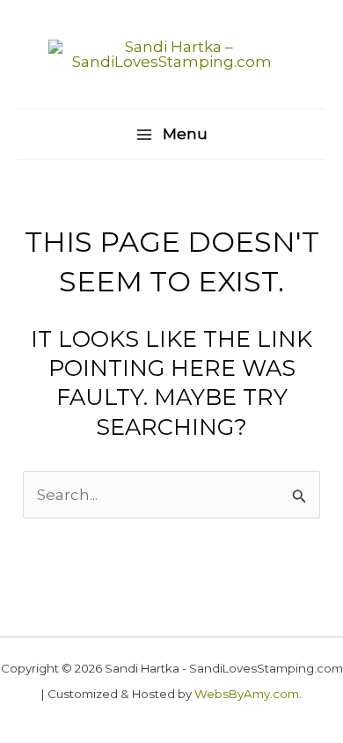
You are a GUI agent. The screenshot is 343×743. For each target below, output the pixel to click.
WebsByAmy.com (246, 694)
